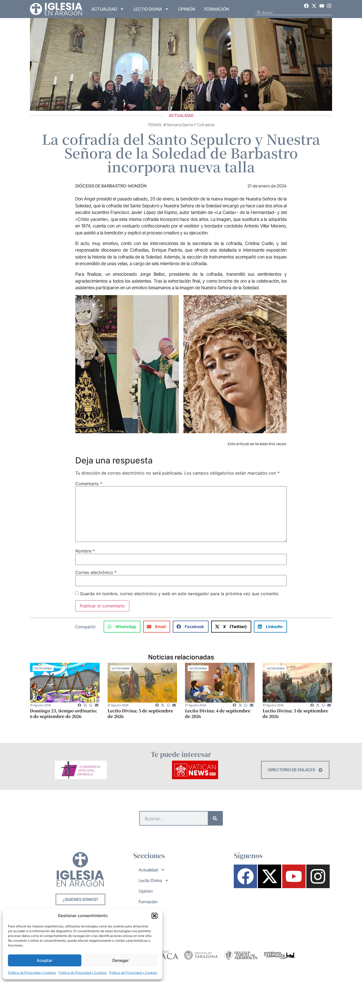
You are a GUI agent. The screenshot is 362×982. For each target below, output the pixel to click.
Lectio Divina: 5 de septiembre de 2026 (140, 713)
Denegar (120, 960)
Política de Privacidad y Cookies (32, 973)
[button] (154, 915)
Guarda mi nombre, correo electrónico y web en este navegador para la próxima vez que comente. (179, 593)
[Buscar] (215, 818)
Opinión (186, 9)
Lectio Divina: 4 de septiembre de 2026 (217, 713)
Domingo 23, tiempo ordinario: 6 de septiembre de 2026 (63, 713)
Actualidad (104, 9)
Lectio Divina (147, 9)
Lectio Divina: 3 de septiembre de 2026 (295, 713)
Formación (216, 9)
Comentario (88, 483)
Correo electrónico (96, 572)
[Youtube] (322, 6)
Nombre (85, 551)
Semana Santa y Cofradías (191, 125)
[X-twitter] (314, 6)
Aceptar (44, 960)
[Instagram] (329, 6)
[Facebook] (307, 6)
